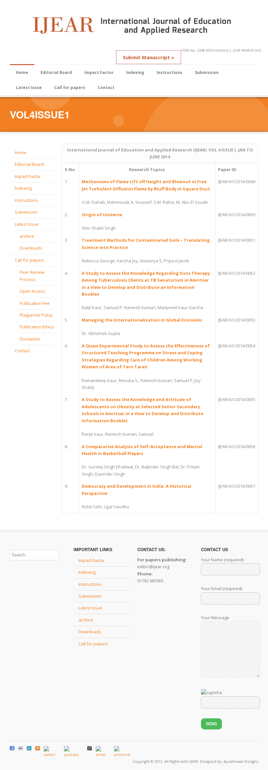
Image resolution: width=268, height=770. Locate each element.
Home (22, 72)
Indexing (135, 72)
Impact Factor (99, 72)
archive (27, 236)
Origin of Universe (102, 215)
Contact (106, 87)
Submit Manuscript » (148, 57)
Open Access (32, 291)
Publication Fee (35, 303)
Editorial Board (56, 72)
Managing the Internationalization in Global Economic (142, 320)
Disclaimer (30, 339)
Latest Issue (29, 87)
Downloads (31, 248)
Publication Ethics (37, 327)
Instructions (169, 72)
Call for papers (69, 87)
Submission (207, 72)
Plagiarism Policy (36, 315)
